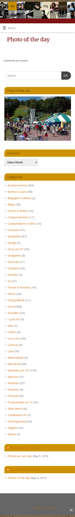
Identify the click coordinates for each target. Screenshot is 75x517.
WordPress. (49, 508)
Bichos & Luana (17, 191)
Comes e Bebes (18, 211)
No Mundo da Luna (23, 448)
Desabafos (14, 236)
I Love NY (14, 319)
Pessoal (13, 396)
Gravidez (13, 313)
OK (64, 75)
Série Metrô (15, 408)
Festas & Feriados (19, 287)
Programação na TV (20, 402)
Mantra (37, 508)
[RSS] (70, 7)
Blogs (11, 204)
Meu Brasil (14, 364)
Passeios (13, 389)
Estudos (13, 274)
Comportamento (18, 217)
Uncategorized (17, 421)
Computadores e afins (21, 223)
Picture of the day (19, 478)
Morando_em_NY (18, 370)
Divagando (14, 255)
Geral (11, 306)
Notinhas (13, 383)
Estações (13, 268)
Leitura (12, 332)
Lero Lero (14, 338)
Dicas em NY (15, 249)
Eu (9, 281)
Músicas (13, 376)
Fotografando (16, 300)
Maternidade (16, 357)
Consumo (13, 230)
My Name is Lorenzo (24, 469)
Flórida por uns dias (20, 456)
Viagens (12, 427)
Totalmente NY (17, 415)
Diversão (13, 262)
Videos (12, 434)
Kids (10, 325)
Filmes (12, 294)
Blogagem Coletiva (19, 198)
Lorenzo (13, 345)
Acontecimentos (18, 185)
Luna (10, 351)
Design (12, 242)
